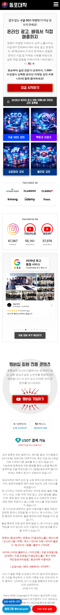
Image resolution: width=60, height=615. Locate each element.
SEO (25, 566)
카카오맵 (34, 552)
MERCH (34, 566)
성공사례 (16, 566)
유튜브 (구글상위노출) (35, 537)
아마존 (45, 545)
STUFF (45, 566)
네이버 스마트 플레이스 (15, 552)
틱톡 (19, 541)
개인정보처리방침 (19, 559)
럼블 (28, 545)
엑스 (26, 541)
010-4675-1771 (12, 602)
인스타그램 (9, 541)
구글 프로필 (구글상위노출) (29, 555)
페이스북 (53, 537)
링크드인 (19, 545)
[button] (56, 4)
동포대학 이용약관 (41, 559)
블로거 (36, 545)
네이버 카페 (37, 541)
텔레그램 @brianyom (16, 609)
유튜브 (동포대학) (11, 537)
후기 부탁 (50, 555)
